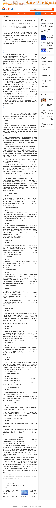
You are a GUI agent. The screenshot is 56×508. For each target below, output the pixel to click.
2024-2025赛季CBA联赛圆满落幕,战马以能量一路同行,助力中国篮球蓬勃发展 (50, 37)
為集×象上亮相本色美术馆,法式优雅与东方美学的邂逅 (47, 75)
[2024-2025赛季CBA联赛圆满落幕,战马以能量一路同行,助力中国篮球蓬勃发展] (24, 492)
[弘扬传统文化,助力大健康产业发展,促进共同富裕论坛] (43, 112)
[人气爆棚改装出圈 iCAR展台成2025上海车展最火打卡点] (33, 492)
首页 (4, 13)
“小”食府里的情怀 (15, 496)
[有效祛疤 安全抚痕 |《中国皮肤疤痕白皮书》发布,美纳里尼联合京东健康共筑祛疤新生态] (43, 50)
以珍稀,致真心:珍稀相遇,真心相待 (47, 62)
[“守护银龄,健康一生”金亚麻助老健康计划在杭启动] (43, 118)
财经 (18, 13)
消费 (38, 13)
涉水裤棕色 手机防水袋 (46, 86)
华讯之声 (8, 8)
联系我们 (34, 504)
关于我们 (21, 504)
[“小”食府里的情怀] (15, 492)
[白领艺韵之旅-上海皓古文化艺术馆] (43, 100)
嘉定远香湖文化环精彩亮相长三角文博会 (47, 81)
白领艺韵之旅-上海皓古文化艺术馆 (50, 100)
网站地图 (17, 504)
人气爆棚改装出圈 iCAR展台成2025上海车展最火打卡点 (50, 44)
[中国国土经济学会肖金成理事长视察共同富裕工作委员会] (43, 125)
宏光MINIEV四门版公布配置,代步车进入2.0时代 (47, 68)
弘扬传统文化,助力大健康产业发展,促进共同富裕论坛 (50, 112)
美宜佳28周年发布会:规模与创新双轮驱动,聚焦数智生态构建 (50, 25)
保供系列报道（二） (10, 483)
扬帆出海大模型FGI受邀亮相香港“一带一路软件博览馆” (17, 485)
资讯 (11, 13)
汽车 (45, 13)
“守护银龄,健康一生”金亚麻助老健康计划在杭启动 (50, 118)
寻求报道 (25, 504)
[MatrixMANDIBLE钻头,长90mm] (43, 106)
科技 (25, 13)
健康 (52, 13)
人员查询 (38, 504)
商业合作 (30, 504)
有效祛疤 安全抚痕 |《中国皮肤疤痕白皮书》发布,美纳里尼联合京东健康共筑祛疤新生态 (50, 50)
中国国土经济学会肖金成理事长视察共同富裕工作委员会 (50, 125)
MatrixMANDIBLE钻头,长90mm (50, 105)
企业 (31, 13)
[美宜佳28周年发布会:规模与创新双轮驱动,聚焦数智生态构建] (6, 492)
